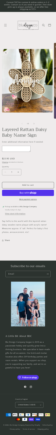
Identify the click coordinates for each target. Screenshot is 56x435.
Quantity (5, 167)
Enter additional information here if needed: (22, 142)
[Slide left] (22, 124)
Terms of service (29, 429)
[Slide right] (34, 124)
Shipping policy (43, 429)
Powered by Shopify (32, 425)
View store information (15, 214)
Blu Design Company (17, 425)
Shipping (5, 162)
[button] (5, 25)
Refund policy (48, 425)
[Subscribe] (47, 274)
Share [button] (7, 240)
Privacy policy (15, 429)
